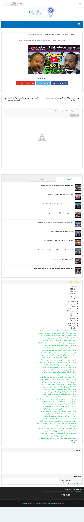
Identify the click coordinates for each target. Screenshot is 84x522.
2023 (75, 294)
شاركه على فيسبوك (57, 83)
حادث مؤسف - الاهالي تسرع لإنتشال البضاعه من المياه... (58, 352)
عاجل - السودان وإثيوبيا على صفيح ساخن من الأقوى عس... (57, 387)
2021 (75, 299)
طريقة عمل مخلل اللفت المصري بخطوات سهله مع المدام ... (56, 421)
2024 (75, 291)
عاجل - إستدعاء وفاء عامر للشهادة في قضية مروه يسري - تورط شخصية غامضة (54, 268)
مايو (74, 318)
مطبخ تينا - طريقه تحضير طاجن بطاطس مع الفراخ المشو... (57, 335)
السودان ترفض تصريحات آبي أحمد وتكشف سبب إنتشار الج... (56, 343)
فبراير (73, 325)
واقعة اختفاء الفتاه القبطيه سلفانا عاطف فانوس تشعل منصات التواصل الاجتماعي (54, 249)
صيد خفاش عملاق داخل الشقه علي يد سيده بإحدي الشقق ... (57, 333)
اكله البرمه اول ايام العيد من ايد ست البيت (63, 259)
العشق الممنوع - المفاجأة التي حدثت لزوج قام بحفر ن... (58, 401)
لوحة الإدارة (35, 503)
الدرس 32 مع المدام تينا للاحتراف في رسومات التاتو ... (58, 406)
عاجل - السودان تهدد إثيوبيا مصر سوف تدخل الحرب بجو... (57, 384)
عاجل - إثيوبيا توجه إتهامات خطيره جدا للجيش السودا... (58, 394)
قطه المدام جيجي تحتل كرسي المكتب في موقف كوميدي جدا (56, 423)
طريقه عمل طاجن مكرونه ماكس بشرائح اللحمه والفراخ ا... (57, 379)
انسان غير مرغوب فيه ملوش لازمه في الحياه (62, 231)
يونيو (74, 316)
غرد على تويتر (41, 83)
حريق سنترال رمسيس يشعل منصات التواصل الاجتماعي (60, 194)
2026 (75, 286)
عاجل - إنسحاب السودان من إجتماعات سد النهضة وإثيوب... (57, 411)
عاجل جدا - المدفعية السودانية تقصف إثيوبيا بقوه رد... (59, 345)
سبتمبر (73, 308)
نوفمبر (73, 303)
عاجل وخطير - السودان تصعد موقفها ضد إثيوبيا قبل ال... (58, 377)
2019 (75, 443)
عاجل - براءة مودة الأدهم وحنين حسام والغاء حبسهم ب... (58, 389)
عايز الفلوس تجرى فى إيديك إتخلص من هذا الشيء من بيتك (57, 428)
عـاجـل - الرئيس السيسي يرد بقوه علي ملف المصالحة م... (57, 404)
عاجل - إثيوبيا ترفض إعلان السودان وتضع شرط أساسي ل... (57, 340)
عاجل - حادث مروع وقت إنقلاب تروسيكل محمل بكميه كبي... (56, 362)
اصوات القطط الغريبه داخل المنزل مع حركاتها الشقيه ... (58, 413)
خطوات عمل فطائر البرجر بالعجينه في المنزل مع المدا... (58, 360)
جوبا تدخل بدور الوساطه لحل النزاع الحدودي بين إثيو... (58, 369)
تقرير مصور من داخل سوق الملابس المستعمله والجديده (60, 212)
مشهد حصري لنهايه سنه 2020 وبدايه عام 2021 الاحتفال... (57, 438)
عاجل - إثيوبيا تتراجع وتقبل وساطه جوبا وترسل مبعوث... (58, 367)
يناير (74, 328)
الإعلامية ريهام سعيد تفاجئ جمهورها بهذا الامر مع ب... (59, 431)
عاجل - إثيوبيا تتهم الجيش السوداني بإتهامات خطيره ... (59, 396)
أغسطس (72, 311)
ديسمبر (73, 301)
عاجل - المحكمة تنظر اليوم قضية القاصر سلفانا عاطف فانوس (58, 240)
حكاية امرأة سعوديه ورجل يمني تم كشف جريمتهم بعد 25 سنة (58, 203)
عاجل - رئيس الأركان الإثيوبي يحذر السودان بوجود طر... (58, 350)
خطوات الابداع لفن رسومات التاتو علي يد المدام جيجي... (58, 426)
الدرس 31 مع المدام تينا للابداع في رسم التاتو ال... (60, 416)
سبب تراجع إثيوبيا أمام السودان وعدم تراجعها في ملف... (58, 365)
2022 (75, 296)
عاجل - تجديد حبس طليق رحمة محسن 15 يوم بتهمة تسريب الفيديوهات (56, 222)
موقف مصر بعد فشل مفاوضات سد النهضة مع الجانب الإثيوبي (56, 399)
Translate (79, 483)
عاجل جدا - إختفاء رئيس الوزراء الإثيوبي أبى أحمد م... (59, 338)
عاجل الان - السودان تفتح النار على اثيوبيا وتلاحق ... (60, 392)
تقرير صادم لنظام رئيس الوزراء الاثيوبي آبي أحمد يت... (58, 436)
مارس (73, 323)
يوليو (74, 313)
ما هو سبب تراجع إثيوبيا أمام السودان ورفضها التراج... (59, 357)
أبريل (74, 321)
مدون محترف (23, 503)
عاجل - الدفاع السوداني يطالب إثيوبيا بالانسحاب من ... (59, 372)
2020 (75, 440)
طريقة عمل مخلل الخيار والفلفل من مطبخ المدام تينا (59, 409)
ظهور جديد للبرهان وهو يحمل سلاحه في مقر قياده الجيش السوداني (57, 185)
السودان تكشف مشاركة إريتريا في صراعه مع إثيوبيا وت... (57, 382)
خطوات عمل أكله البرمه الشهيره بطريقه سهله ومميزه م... (57, 374)
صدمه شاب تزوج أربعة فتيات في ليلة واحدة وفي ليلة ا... (58, 433)
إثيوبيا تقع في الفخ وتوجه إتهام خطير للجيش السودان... (58, 347)
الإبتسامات (74, 115)
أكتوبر (73, 306)
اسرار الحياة (47, 503)
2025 (75, 289)
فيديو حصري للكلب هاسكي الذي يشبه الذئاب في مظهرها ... (57, 330)
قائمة (76, 3)
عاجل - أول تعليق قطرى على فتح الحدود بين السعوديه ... (58, 418)
